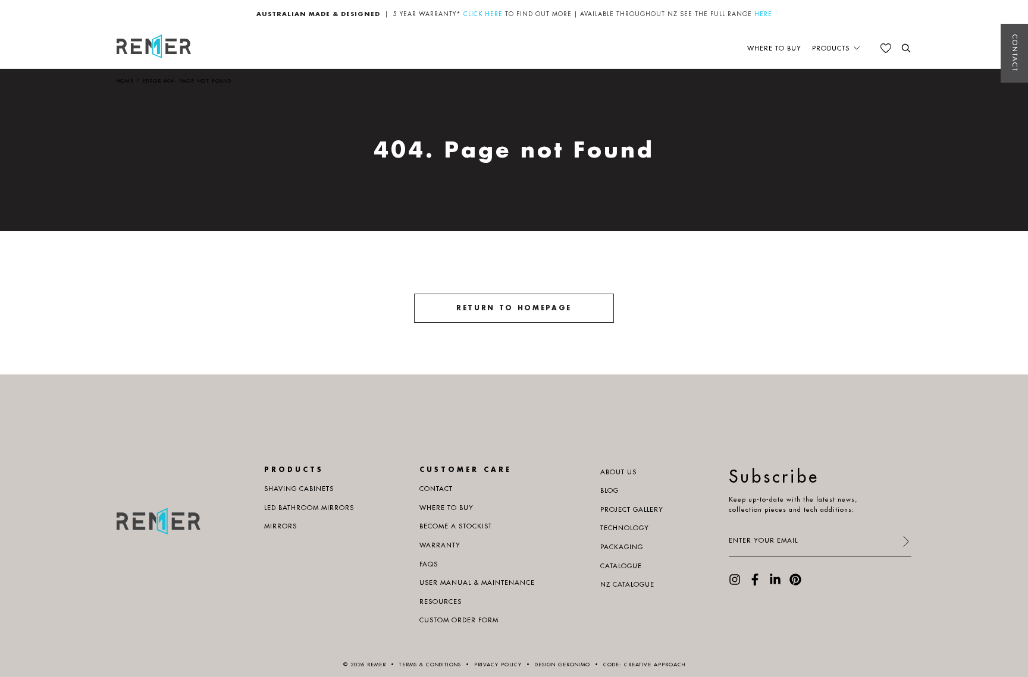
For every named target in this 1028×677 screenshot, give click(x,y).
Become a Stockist (455, 526)
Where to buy (774, 48)
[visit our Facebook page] (755, 583)
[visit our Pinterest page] (795, 583)
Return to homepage (514, 308)
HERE (763, 14)
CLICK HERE (483, 14)
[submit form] (905, 542)
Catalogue (621, 566)
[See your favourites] (885, 48)
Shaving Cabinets (299, 488)
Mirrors (280, 526)
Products (831, 48)
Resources (440, 601)
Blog (609, 490)
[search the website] (906, 48)
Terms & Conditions (430, 664)
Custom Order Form (459, 620)
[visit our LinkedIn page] (775, 583)
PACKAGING (621, 547)
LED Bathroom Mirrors (309, 507)
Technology (624, 528)
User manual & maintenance (477, 582)
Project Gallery (631, 509)
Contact (1015, 53)
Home (125, 80)
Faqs (428, 564)
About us (618, 472)
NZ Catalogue (627, 584)
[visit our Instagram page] (735, 583)
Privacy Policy (498, 664)
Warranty (439, 545)
